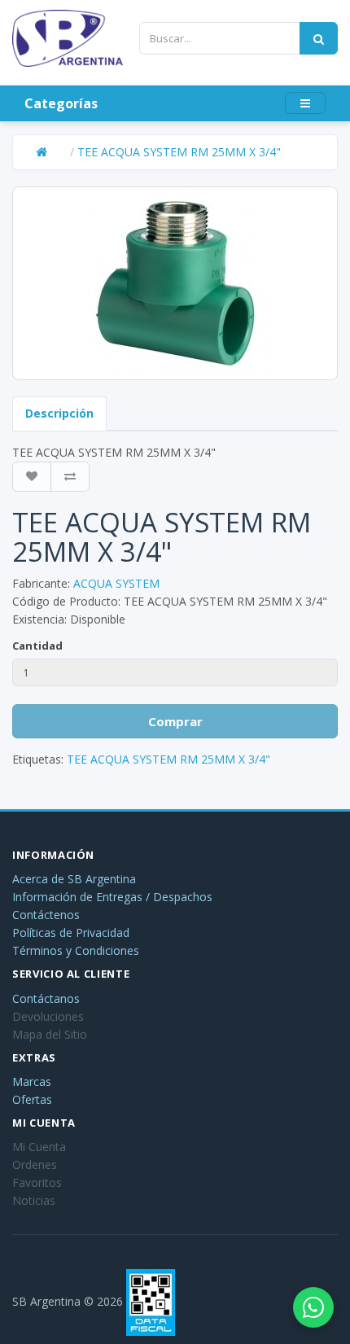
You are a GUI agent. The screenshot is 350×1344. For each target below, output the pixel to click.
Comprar (175, 721)
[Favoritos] (31, 477)
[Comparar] (70, 477)
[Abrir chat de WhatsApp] (313, 1307)
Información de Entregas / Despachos (112, 896)
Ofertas (32, 1099)
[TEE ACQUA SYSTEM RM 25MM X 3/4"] (175, 283)
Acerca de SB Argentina (74, 879)
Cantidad (37, 645)
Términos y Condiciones (75, 950)
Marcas (31, 1081)
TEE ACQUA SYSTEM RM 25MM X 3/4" (179, 152)
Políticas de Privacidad (70, 932)
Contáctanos (46, 998)
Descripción (59, 413)
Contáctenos (46, 914)
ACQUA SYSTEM (116, 583)
